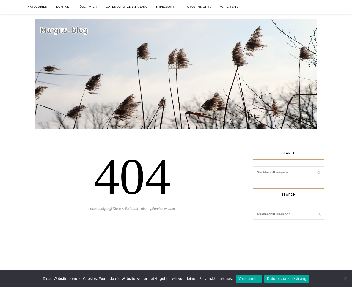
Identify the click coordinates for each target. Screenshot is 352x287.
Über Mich (88, 7)
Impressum (165, 7)
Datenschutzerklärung (127, 7)
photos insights (197, 7)
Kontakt (63, 7)
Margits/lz (229, 7)
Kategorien (38, 7)
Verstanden (248, 278)
